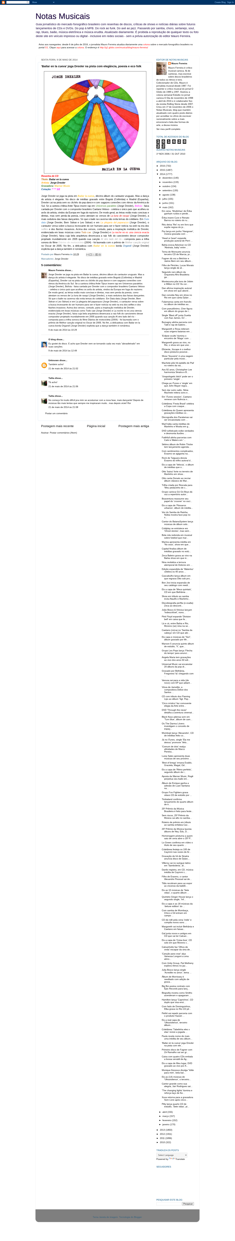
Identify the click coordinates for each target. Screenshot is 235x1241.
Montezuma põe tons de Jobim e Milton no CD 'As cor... (177, 282)
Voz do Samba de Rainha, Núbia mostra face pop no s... (176, 515)
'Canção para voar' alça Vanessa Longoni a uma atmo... (175, 956)
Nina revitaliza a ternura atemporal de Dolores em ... (177, 563)
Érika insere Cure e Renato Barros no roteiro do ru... (175, 219)
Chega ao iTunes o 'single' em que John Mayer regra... (177, 384)
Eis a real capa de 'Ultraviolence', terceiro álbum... (174, 1022)
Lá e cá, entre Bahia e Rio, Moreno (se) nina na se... (176, 624)
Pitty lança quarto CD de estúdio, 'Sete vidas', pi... (175, 1105)
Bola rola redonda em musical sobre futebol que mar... (177, 536)
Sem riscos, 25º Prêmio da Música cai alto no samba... (177, 816)
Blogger (138, 1217)
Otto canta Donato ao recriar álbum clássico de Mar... (176, 479)
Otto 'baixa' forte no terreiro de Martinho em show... (177, 472)
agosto (166, 195)
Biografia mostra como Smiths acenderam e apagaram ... (177, 994)
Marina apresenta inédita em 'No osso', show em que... (176, 543)
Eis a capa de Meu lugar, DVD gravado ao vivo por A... (177, 1064)
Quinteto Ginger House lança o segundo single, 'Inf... (177, 898)
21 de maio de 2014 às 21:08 (63, 407)
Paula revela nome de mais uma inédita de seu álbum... (177, 1037)
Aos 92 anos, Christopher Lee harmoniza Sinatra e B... (177, 370)
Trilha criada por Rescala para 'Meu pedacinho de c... (177, 486)
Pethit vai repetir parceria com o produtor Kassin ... (177, 1014)
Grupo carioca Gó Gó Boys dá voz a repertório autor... (177, 493)
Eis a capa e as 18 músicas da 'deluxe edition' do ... (177, 905)
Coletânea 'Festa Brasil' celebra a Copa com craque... (178, 404)
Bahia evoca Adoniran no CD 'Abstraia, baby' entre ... (176, 246)
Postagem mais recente (57, 426)
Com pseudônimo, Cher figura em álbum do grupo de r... (177, 309)
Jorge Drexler (61, 259)
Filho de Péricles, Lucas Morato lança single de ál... (178, 266)
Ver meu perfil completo (168, 129)
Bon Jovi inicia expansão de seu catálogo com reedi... (176, 584)
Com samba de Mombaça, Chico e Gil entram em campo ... (175, 913)
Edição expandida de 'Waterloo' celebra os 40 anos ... (178, 570)
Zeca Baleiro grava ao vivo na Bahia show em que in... (177, 556)
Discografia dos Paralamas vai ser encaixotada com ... (177, 418)
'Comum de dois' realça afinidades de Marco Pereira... (174, 749)
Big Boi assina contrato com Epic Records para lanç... (176, 987)
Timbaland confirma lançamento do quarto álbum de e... (177, 802)
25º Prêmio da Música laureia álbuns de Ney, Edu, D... (177, 830)
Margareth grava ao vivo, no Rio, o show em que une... (176, 343)
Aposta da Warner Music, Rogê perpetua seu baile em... (177, 777)
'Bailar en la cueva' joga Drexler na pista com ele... (178, 1044)
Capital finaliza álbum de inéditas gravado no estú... (176, 550)
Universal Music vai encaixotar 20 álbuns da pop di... (177, 665)
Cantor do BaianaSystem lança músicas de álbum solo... (177, 522)
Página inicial (96, 426)
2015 (163, 170)
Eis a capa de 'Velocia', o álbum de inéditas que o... (178, 465)
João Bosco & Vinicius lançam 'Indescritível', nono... (177, 611)
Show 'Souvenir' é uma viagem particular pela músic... (177, 357)
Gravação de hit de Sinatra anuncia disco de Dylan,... (176, 857)
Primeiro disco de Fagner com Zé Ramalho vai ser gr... (177, 1051)
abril (164, 1112)
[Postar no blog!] (90, 254)
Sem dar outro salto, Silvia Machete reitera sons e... (175, 391)
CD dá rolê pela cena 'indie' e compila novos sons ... (177, 921)
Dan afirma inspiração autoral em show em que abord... (177, 289)
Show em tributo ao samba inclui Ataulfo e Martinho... (176, 597)
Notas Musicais (62, 16)
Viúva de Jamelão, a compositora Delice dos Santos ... (175, 689)
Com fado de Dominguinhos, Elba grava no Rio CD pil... (176, 1007)
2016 (163, 166)
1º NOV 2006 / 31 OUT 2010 (170, 154)
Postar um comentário (56, 413)
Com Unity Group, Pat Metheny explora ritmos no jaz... (177, 964)
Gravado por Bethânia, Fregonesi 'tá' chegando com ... (178, 673)
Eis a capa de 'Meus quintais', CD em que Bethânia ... (177, 590)
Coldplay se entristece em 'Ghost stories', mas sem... (176, 529)
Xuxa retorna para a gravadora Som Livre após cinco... (177, 1098)
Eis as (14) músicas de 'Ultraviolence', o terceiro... (176, 1078)
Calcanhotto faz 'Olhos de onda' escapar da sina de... (177, 948)
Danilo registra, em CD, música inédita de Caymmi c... (177, 871)
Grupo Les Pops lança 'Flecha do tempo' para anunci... (177, 651)
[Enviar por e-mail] (87, 254)
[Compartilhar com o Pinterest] (99, 254)
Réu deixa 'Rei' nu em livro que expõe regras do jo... (177, 225)
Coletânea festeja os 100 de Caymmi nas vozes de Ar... (176, 850)
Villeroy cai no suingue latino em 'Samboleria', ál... (176, 864)
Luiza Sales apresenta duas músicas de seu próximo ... (176, 757)
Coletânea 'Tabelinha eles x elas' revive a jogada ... (176, 1030)
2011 (162, 1138)
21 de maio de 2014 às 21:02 (63, 368)
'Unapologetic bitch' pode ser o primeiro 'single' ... (177, 377)
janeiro (166, 1124)
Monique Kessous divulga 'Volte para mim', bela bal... (178, 1071)
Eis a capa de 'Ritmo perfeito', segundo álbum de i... (177, 770)
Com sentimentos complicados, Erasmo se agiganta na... (177, 452)
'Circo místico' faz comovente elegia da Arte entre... (176, 704)
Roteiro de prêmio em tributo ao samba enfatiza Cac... (176, 823)
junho (165, 203)
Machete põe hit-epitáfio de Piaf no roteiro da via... (178, 364)
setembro (167, 190)
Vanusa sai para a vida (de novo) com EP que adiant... (177, 681)
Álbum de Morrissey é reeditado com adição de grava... (175, 979)
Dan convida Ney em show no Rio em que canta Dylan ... (177, 296)
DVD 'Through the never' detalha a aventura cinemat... (178, 711)
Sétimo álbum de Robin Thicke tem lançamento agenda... (177, 445)
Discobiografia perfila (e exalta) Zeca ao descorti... (177, 604)
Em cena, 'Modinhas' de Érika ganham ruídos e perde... (177, 212)
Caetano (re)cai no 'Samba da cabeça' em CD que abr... (177, 631)
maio (165, 207)
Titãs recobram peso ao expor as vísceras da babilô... (177, 884)
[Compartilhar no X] (93, 254)
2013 (163, 1130)
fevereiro (167, 1120)
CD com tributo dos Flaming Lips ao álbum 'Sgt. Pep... (176, 697)
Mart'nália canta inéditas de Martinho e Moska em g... (176, 425)
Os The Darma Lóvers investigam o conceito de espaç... (175, 726)
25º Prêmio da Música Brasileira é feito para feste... (177, 810)
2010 (163, 1142)
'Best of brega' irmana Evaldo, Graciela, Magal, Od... (177, 764)
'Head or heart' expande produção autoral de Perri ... (177, 239)
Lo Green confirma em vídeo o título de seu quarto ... (177, 843)
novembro (167, 182)
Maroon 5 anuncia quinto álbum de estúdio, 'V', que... (178, 645)
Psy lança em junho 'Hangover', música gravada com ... (178, 232)
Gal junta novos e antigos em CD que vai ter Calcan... (176, 934)
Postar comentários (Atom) (63, 433)
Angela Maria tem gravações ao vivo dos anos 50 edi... (176, 658)
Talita (51, 378)
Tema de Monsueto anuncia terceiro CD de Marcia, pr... (177, 253)
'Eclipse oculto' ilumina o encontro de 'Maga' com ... (176, 337)
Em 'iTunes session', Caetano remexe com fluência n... (177, 398)
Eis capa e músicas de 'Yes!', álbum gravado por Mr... (176, 638)
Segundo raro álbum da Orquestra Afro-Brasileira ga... (175, 274)
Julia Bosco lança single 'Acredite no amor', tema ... (177, 971)
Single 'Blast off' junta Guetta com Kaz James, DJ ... (176, 316)
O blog (52, 339)
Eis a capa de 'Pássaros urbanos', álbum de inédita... (177, 506)
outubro (166, 186)
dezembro (167, 178)
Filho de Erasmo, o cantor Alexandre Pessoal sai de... (177, 877)
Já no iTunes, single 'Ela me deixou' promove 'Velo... (176, 741)
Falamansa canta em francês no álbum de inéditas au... (176, 303)
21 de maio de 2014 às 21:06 (63, 386)
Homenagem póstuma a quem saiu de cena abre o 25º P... (177, 837)
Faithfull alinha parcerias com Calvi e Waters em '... (177, 438)
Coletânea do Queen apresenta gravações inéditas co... (178, 411)
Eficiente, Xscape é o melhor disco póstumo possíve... (176, 350)
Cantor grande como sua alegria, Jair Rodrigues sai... (177, 1085)
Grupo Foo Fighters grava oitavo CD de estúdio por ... (177, 793)
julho (165, 199)
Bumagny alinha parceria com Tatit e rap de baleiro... (177, 323)
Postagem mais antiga (133, 426)
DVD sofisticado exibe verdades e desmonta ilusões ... (178, 432)
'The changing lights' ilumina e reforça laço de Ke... (177, 1091)
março (165, 1116)
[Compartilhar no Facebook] (96, 254)
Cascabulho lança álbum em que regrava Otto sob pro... (177, 577)
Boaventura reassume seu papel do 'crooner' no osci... (177, 500)
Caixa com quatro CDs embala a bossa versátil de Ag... (177, 1057)
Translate (180, 1159)
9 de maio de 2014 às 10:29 (62, 330)
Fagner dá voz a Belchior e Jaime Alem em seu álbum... (177, 259)
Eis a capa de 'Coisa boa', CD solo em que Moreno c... (177, 941)
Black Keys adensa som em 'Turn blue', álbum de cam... (177, 718)
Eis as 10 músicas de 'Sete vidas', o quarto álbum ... (175, 891)
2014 (163, 174)
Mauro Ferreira (56, 270)
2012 (163, 1134)
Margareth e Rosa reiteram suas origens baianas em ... (177, 330)
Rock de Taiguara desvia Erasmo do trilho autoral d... (177, 459)
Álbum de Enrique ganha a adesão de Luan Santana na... (176, 785)
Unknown (53, 360)
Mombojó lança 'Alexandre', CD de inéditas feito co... (178, 734)
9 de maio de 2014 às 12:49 (62, 350)
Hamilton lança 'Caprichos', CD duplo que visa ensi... (177, 1001)
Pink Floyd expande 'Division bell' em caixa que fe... (176, 617)
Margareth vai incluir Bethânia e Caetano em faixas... (178, 927)
